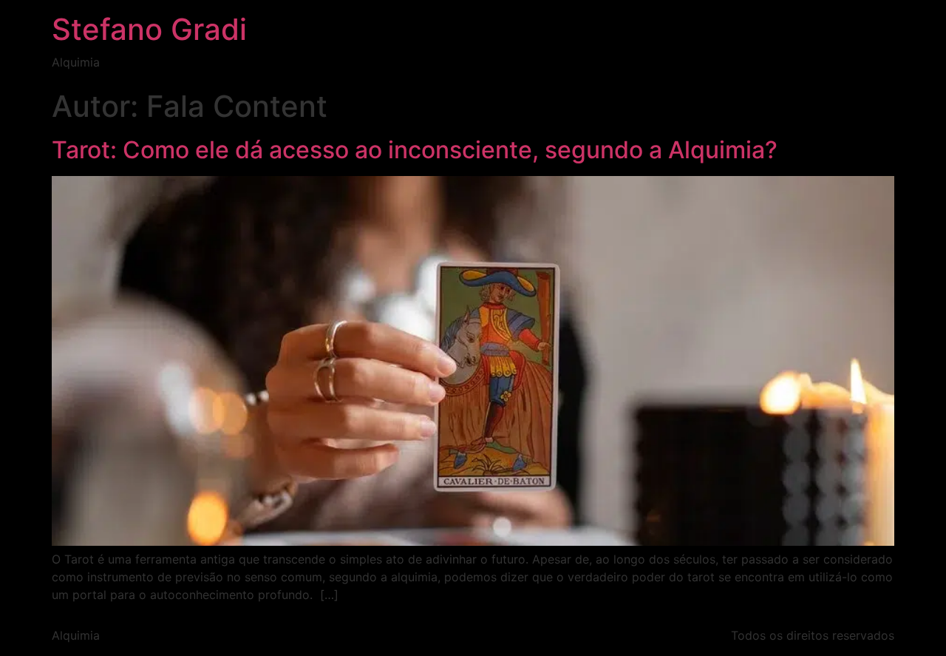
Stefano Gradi (149, 29)
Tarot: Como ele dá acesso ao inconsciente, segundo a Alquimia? (414, 149)
